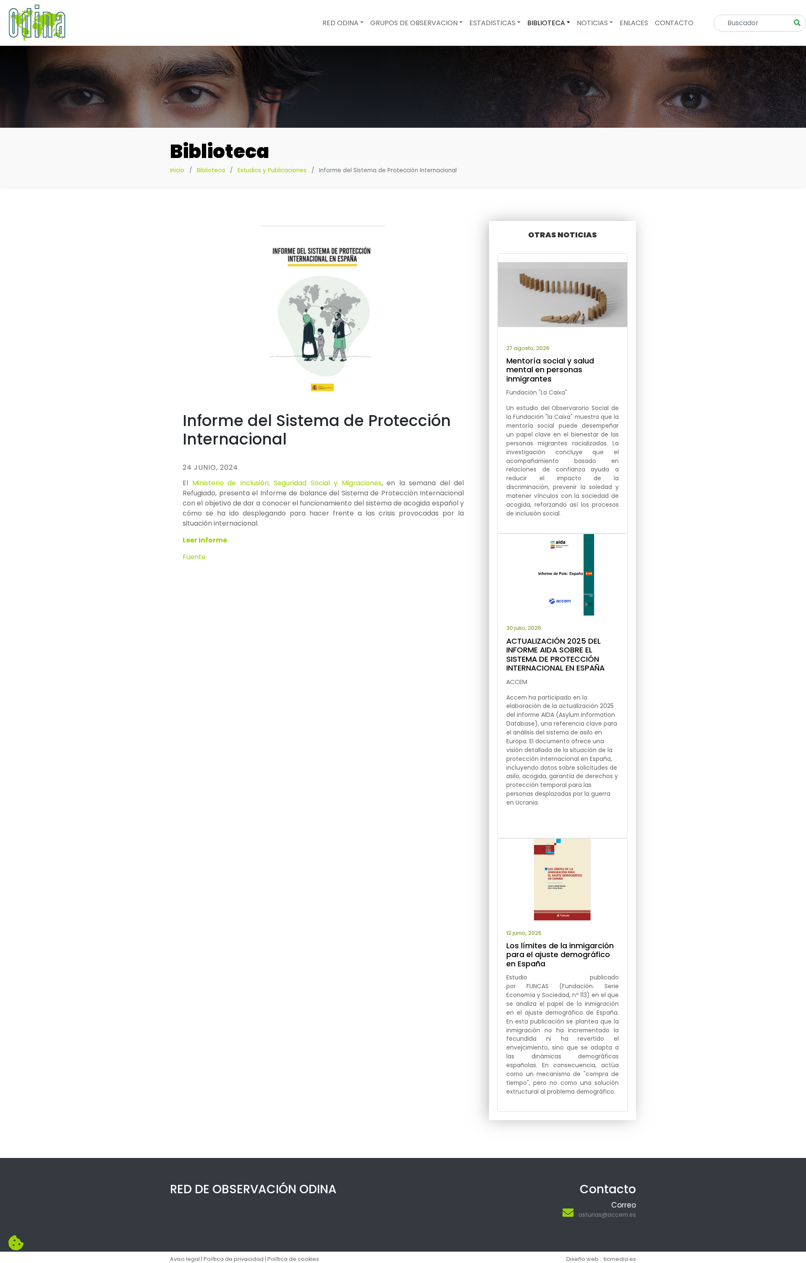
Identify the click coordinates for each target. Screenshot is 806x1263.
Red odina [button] (340, 23)
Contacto (674, 23)
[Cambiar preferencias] (16, 1243)
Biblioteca (211, 170)
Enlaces (634, 23)
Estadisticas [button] (492, 23)
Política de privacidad (234, 1259)
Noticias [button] (592, 23)
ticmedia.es (620, 1259)
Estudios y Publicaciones (272, 170)
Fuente (194, 557)
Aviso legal (185, 1259)
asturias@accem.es (607, 1214)
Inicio (177, 170)
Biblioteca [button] (546, 23)
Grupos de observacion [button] (414, 23)
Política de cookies (293, 1259)
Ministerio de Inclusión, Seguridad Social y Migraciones (287, 483)
